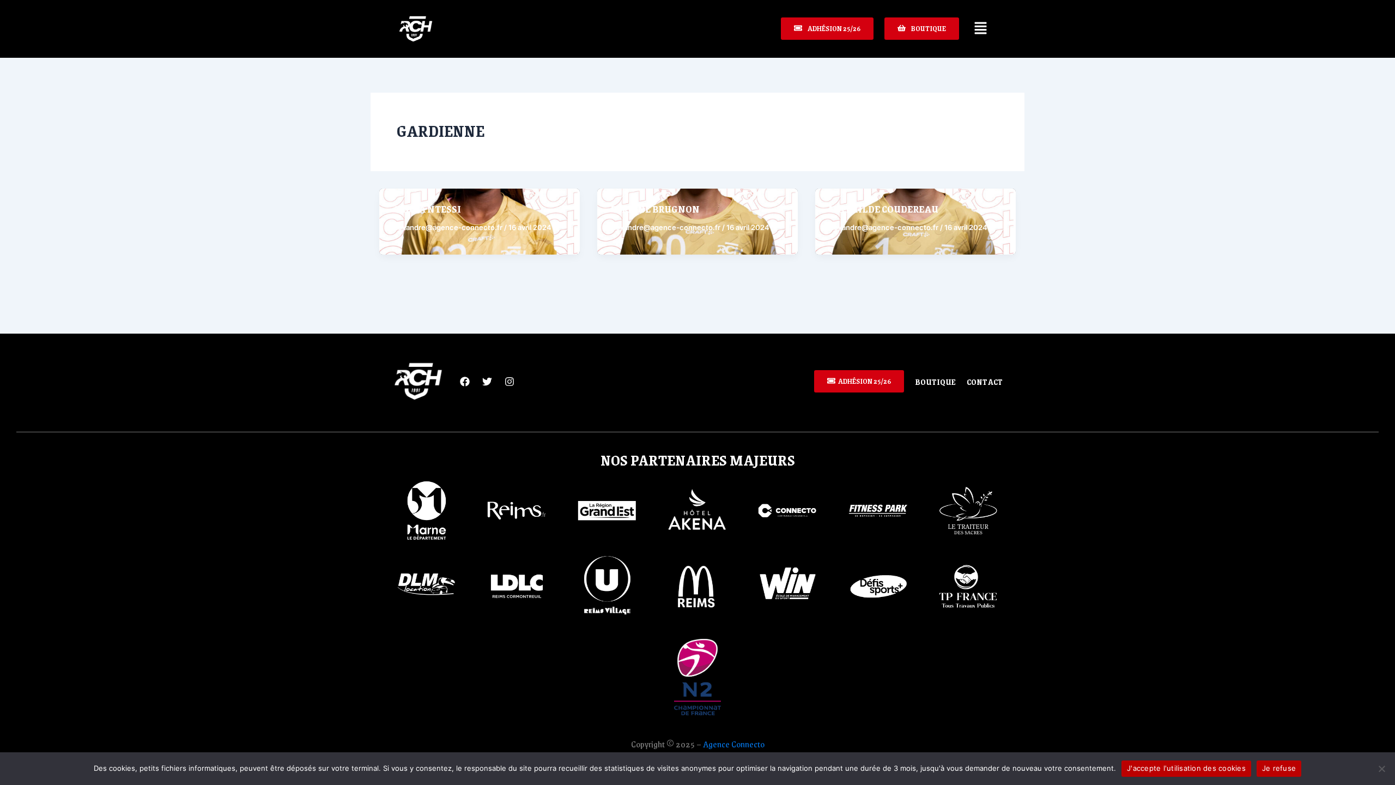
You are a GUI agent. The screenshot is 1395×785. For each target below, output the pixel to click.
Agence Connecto (734, 743)
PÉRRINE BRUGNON (655, 209)
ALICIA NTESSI (426, 209)
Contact (985, 381)
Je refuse (1279, 768)
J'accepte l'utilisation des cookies (1186, 768)
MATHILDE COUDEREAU (883, 209)
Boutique (935, 381)
